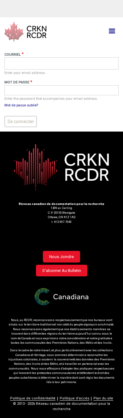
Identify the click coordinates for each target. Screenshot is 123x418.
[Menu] (112, 31)
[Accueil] (42, 32)
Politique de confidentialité (33, 398)
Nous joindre (61, 256)
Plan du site (103, 398)
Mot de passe (16, 82)
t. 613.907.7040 (61, 221)
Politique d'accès (74, 398)
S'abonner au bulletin (61, 270)
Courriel (12, 55)
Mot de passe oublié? (21, 105)
